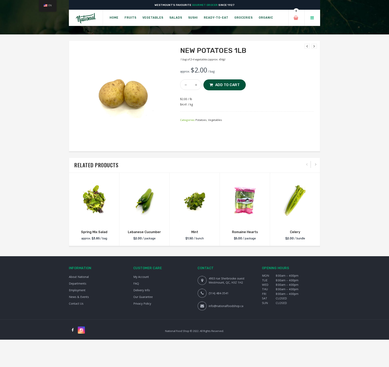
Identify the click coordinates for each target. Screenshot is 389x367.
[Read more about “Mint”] (195, 222)
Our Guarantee (143, 297)
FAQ (136, 283)
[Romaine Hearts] (245, 201)
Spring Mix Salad (94, 232)
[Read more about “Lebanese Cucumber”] (144, 222)
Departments (77, 283)
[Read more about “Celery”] (295, 222)
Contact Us (76, 303)
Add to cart (227, 85)
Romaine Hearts (245, 232)
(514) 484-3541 (219, 293)
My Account (141, 277)
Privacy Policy (142, 303)
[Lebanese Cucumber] (144, 201)
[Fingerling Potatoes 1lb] (307, 46)
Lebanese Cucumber (144, 232)
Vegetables (215, 120)
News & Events (79, 297)
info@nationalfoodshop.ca (226, 306)
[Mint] (195, 201)
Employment (77, 290)
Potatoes (201, 120)
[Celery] (295, 201)
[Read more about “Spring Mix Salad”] (94, 222)
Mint (194, 232)
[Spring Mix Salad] (94, 201)
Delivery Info (141, 290)
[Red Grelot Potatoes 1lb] (314, 46)
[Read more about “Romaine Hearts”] (245, 222)
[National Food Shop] (86, 18)
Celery (295, 232)
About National (79, 277)
